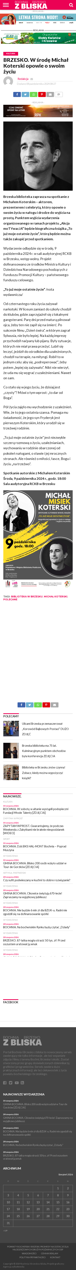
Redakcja (23, 78)
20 (38, 1209)
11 (18, 1202)
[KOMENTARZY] (59, 93)
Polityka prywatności (32, 1257)
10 (8, 1202)
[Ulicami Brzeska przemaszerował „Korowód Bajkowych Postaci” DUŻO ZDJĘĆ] (11, 728)
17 (8, 1209)
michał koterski (55, 596)
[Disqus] (38, 653)
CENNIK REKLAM (49, 1253)
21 (47, 1209)
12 (28, 1202)
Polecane (10, 599)
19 (28, 1209)
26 (28, 1216)
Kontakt (55, 1257)
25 (18, 1216)
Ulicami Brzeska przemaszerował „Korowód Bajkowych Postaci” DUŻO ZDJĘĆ (45, 729)
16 (67, 1202)
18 (18, 1209)
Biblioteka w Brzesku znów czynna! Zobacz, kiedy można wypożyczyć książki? (43, 773)
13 (38, 1202)
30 (67, 1216)
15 (57, 1202)
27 (38, 1216)
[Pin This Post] (42, 93)
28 (47, 1216)
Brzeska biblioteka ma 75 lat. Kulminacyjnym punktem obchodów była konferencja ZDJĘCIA (44, 751)
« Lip (5, 1230)
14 (47, 1202)
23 (67, 1209)
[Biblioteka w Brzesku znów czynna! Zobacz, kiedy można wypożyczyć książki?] (11, 772)
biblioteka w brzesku (27, 596)
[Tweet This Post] (25, 93)
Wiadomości (29, 1253)
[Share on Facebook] (17, 93)
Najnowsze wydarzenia (23, 1094)
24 (8, 1216)
